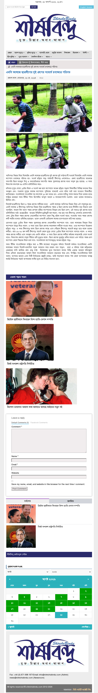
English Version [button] (86, 7)
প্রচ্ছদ (9, 53)
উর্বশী (85, 53)
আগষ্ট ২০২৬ (49, 579)
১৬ (86, 603)
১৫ (73, 603)
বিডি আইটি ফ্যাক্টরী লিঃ (82, 689)
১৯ (37, 609)
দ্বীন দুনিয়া (11, 57)
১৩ (49, 603)
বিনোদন (76, 53)
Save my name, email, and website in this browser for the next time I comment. (48, 484)
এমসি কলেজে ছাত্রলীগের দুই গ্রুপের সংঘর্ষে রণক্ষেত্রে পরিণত (38, 72)
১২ (37, 603)
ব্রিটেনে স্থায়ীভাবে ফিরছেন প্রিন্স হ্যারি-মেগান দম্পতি (30, 319)
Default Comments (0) (20, 423)
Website (15, 473)
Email (14, 464)
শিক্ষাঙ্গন (67, 53)
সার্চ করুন (33, 7)
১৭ (12, 609)
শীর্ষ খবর (44, 62)
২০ (49, 609)
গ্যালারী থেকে (44, 53)
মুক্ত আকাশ (23, 57)
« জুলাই (11, 627)
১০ (12, 603)
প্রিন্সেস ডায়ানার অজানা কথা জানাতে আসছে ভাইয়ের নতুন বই (34, 407)
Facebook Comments (39, 423)
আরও (48, 57)
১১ (24, 603)
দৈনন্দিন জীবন (36, 57)
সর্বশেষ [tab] (27, 501)
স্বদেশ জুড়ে (18, 53)
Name (14, 456)
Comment (16, 426)
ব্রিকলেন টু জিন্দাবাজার (31, 62)
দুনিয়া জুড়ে (31, 53)
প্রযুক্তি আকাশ (57, 53)
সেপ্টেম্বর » (86, 627)
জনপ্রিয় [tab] (70, 501)
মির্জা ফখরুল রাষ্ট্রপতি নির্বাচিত (20, 363)
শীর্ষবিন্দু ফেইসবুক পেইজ (17, 554)
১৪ (61, 603)
